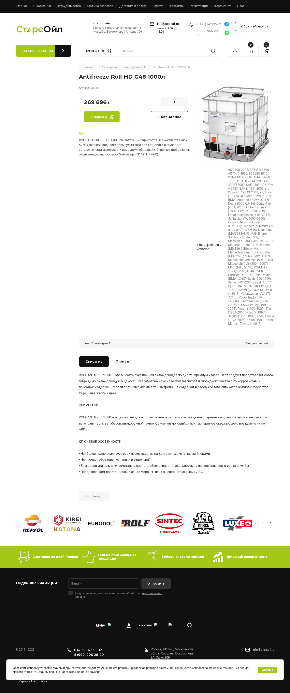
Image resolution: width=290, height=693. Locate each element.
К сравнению (269, 91)
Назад (97, 496)
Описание (94, 361)
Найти (213, 51)
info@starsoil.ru (168, 24)
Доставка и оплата (133, 6)
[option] (235, 124)
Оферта (157, 6)
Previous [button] (262, 522)
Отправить (156, 583)
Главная (21, 6)
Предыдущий (100, 343)
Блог (240, 6)
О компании (42, 6)
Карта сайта (222, 6)
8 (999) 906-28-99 (89, 655)
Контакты (176, 6)
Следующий (253, 343)
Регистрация (199, 6)
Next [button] (270, 522)
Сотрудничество (69, 6)
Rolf (82, 133)
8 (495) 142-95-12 (208, 24)
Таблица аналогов (100, 6)
